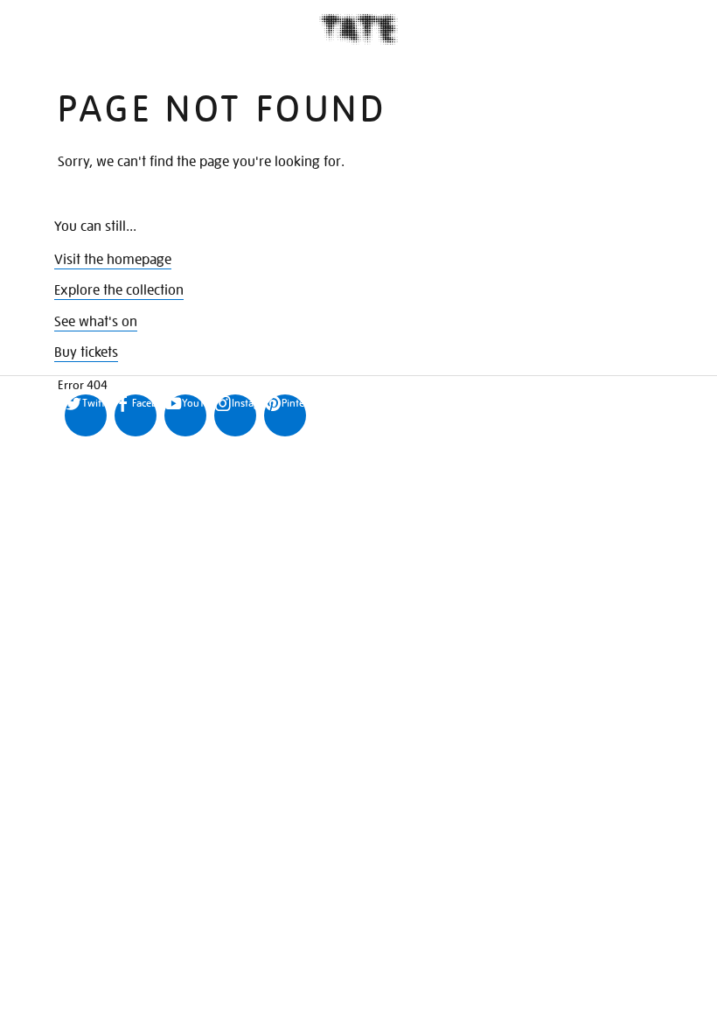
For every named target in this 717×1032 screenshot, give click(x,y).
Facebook (144, 402)
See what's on (95, 322)
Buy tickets (86, 352)
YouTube (194, 402)
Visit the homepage (112, 259)
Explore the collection (119, 290)
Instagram (244, 402)
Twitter (94, 402)
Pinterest (294, 402)
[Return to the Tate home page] (358, 29)
